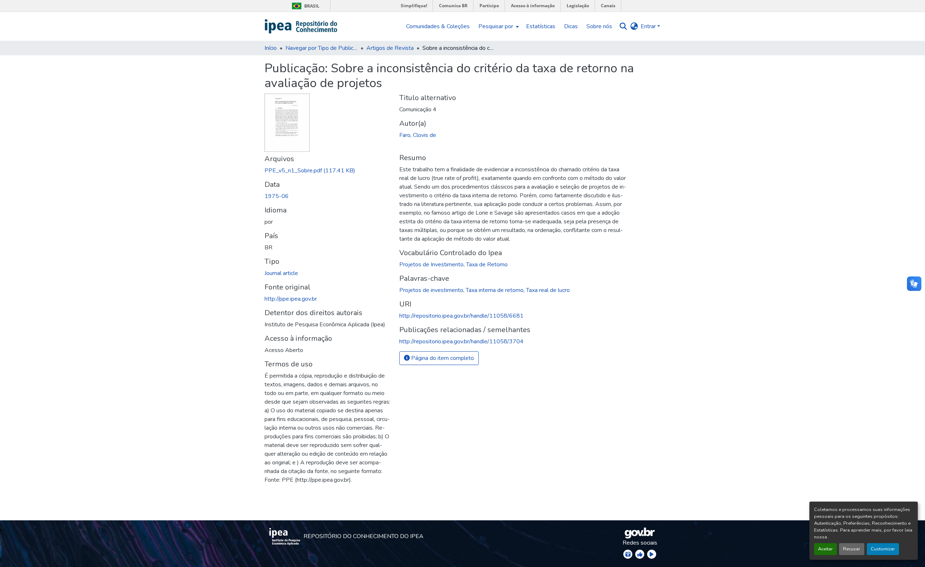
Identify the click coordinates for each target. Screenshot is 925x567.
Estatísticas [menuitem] (540, 26)
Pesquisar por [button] (495, 26)
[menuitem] (498, 26)
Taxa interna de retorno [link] (495, 290)
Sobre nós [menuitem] (599, 26)
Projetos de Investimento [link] (431, 265)
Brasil (304, 6)
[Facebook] (639, 554)
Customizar (883, 549)
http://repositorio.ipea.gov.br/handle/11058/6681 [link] (461, 316)
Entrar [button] (649, 26)
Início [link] (270, 48)
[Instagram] (627, 554)
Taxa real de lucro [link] (548, 290)
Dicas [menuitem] (571, 26)
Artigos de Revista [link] (390, 48)
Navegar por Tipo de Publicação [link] (321, 48)
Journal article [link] (281, 273)
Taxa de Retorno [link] (487, 265)
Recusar (851, 549)
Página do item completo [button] (442, 358)
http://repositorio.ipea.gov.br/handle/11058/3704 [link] (461, 341)
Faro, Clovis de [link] (417, 135)
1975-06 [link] (276, 196)
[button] (301, 26)
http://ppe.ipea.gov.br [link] (290, 299)
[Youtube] (651, 554)
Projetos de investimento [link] (431, 290)
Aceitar (825, 549)
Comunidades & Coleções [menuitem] (438, 26)
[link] (327, 170)
